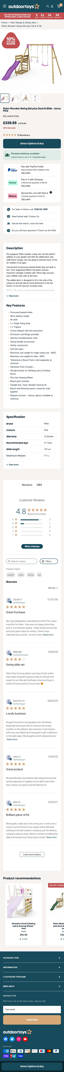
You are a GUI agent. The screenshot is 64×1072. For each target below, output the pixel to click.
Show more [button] (11, 581)
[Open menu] (4, 6)
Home (4, 22)
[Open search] (48, 6)
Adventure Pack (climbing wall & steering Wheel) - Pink (24, 926)
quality (10, 575)
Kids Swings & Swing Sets (23, 22)
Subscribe (32, 1020)
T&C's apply (25, 173)
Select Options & (32, 143)
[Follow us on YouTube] (25, 1040)
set (39, 575)
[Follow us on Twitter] (12, 1040)
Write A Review (32, 546)
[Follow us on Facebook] (5, 1040)
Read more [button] (48, 634)
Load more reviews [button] (32, 854)
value (20, 575)
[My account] (52, 6)
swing (31, 575)
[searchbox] (21, 561)
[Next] (59, 61)
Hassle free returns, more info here (27, 223)
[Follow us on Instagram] (18, 1040)
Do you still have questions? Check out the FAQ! (34, 230)
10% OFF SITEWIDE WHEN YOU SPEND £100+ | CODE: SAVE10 (32, 16)
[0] (58, 6)
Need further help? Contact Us (25, 216)
